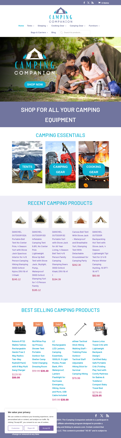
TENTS (27, 166)
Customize (15, 428)
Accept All (46, 428)
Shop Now (35, 84)
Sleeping (42, 26)
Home (21, 26)
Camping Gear (76, 26)
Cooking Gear (57, 26)
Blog (53, 33)
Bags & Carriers (38, 33)
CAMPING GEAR (60, 169)
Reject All (31, 428)
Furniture (93, 26)
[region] (31, 420)
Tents (29, 26)
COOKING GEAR (93, 169)
